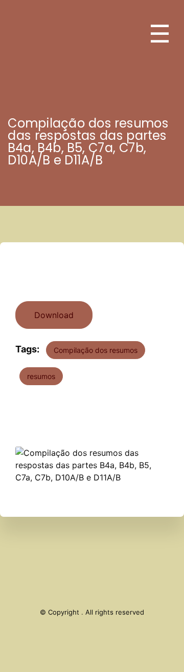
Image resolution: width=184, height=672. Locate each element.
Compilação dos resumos (95, 350)
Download (54, 315)
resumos (41, 376)
